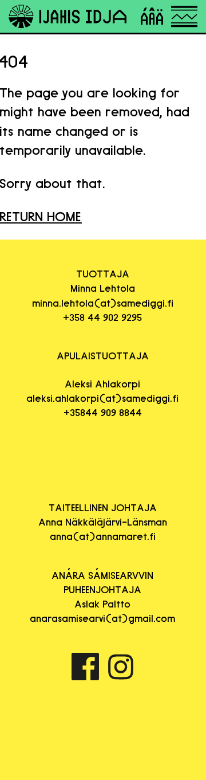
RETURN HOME (41, 216)
